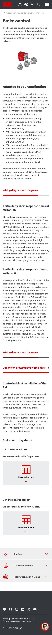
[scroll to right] (48, 368)
